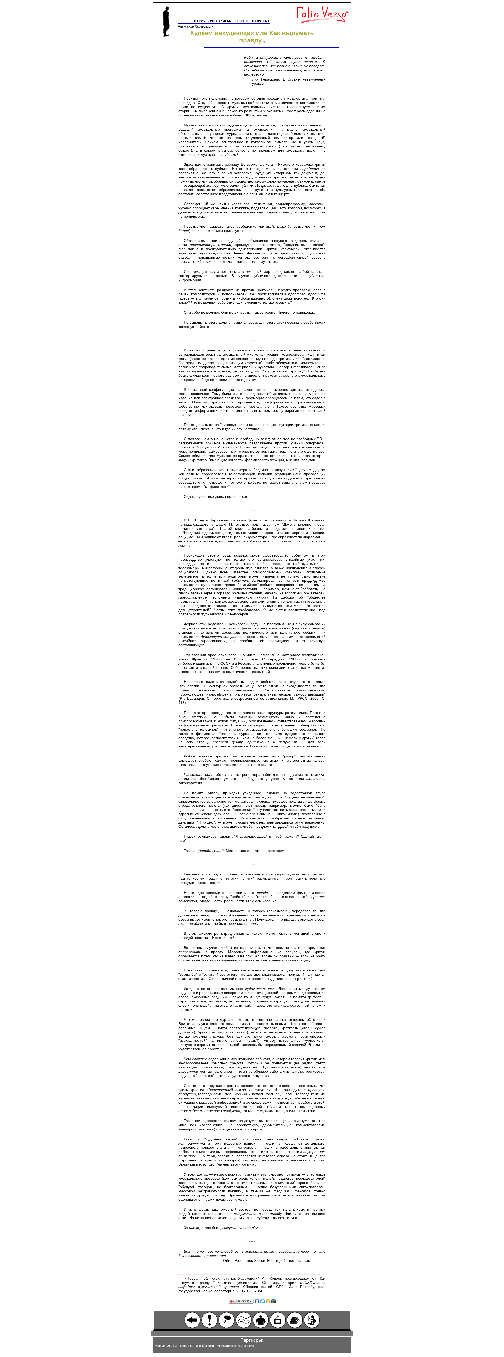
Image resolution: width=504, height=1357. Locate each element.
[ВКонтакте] (257, 1301)
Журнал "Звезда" (166, 1345)
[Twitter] (262, 1301)
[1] (263, 41)
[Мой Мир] (273, 1301)
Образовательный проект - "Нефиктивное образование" (217, 1345)
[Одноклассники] (268, 1301)
